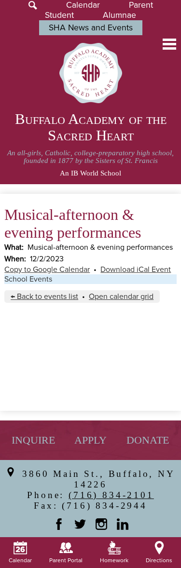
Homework (114, 560)
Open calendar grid (121, 296)
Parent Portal (66, 560)
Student (59, 15)
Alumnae (119, 15)
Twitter (80, 524)
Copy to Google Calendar (47, 269)
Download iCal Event (135, 269)
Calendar (83, 5)
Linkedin (122, 524)
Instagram (101, 524)
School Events (28, 279)
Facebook (59, 524)
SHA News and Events (91, 28)
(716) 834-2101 (111, 495)
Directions (159, 560)
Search (32, 5)
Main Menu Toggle (169, 44)
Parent (141, 5)
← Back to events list (44, 296)
